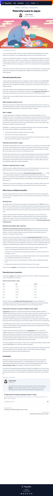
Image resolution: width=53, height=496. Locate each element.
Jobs (14, 3)
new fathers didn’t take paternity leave (23, 301)
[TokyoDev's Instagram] (31, 493)
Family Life (17, 7)
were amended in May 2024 (34, 237)
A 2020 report (6, 311)
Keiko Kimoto (29, 14)
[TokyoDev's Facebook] (27, 493)
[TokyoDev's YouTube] (29, 493)
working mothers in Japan (9, 365)
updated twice (31, 330)
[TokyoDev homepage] (7, 3)
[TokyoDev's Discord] (25, 493)
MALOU (10, 387)
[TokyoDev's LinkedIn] (23, 493)
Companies (20, 3)
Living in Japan (24, 7)
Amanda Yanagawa (9, 46)
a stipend (13, 267)
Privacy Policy (26, 491)
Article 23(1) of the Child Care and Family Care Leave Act (16, 228)
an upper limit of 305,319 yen (40, 91)
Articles (27, 3)
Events (33, 3)
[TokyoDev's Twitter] (21, 493)
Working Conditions (33, 7)
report (11, 276)
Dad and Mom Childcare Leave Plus (33, 173)
